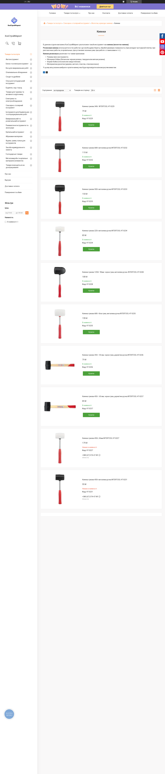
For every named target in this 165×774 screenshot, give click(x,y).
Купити (91, 125)
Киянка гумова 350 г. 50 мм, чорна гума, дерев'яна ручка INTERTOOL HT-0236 (112, 355)
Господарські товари (14, 154)
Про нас (8, 174)
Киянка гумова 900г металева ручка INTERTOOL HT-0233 (104, 189)
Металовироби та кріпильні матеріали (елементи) (17, 159)
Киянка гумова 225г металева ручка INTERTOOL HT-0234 (104, 231)
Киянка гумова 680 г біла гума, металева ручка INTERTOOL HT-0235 (109, 313)
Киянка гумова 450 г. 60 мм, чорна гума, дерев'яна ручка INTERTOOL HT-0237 (112, 396)
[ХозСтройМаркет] (18, 22)
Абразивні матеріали (14, 136)
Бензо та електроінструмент (17, 64)
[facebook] (44, 73)
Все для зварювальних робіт (17, 68)
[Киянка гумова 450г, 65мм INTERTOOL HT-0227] (60, 448)
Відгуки (8, 180)
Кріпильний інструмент (15, 132)
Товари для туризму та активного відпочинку (15, 93)
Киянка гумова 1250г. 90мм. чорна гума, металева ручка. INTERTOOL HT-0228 (113, 272)
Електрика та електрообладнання (14, 100)
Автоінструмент (12, 59)
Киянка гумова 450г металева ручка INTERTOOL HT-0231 (104, 480)
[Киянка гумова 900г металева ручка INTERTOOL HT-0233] (60, 199)
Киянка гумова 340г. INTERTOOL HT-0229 (98, 106)
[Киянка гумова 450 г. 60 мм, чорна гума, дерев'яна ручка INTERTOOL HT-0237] (60, 406)
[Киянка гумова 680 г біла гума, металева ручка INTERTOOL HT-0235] (60, 324)
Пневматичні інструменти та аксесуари (17, 126)
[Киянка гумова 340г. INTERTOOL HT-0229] (60, 116)
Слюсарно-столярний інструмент (14, 106)
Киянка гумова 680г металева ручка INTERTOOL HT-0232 (104, 148)
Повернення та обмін (13, 192)
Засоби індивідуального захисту (15, 148)
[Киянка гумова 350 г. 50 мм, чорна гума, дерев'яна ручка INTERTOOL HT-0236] (60, 365)
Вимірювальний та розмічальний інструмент (16, 120)
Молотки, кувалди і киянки (101, 23)
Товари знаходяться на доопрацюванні (15, 166)
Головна (52, 13)
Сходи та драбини (13, 77)
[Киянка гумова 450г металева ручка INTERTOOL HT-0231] (60, 489)
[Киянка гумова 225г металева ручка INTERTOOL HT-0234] (60, 241)
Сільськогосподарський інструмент (15, 82)
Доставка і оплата (12, 186)
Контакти (106, 13)
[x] (47, 73)
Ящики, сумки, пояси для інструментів (15, 142)
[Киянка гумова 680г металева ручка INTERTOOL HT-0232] (60, 158)
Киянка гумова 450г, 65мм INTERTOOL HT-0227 (100, 438)
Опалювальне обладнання (16, 72)
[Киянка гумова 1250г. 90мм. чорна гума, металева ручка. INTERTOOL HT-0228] (60, 282)
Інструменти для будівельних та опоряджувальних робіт (17, 113)
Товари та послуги (12, 54)
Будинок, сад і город (14, 88)
